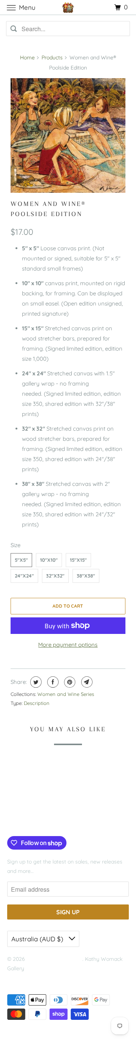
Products (52, 57)
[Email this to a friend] (86, 682)
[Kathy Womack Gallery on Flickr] (46, 821)
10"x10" (49, 560)
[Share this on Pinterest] (69, 682)
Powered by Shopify (31, 978)
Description (36, 703)
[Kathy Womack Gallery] (68, 7)
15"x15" (78, 560)
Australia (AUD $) (38, 939)
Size (15, 545)
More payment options (67, 644)
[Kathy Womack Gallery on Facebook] (16, 821)
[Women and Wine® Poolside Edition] (68, 135)
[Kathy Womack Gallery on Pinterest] (34, 821)
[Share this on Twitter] (35, 682)
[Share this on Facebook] (52, 682)
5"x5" (21, 560)
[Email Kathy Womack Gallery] (57, 821)
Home (27, 57)
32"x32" (55, 576)
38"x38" (86, 576)
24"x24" (24, 576)
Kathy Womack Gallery (54, 959)
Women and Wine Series (65, 694)
